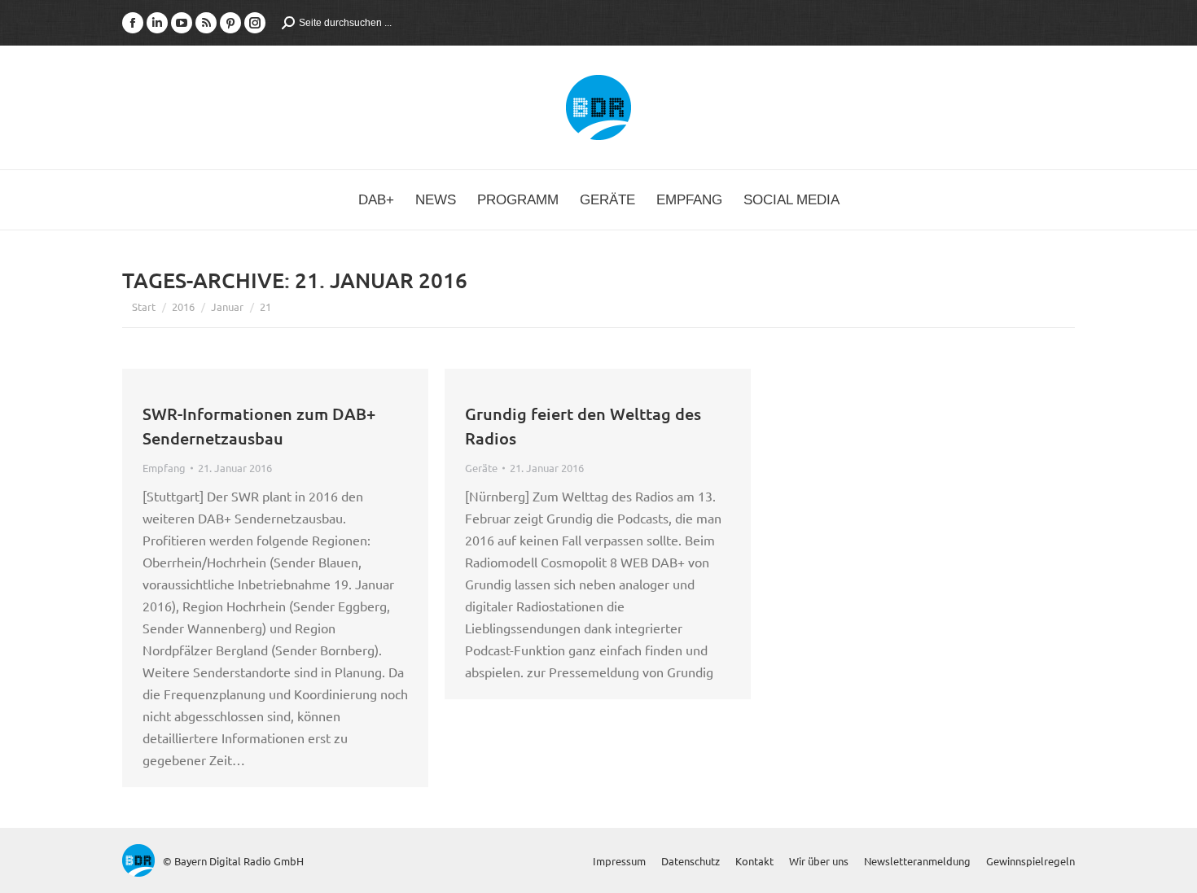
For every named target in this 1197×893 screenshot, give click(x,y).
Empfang (164, 468)
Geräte (481, 468)
